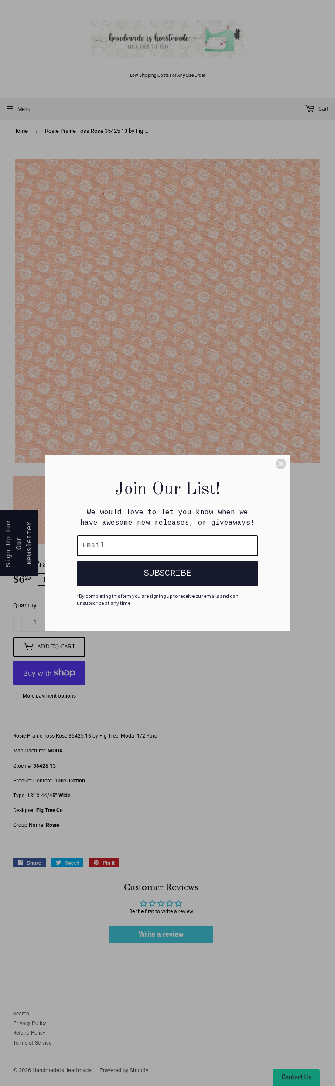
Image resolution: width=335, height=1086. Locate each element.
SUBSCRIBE (167, 573)
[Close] (281, 464)
